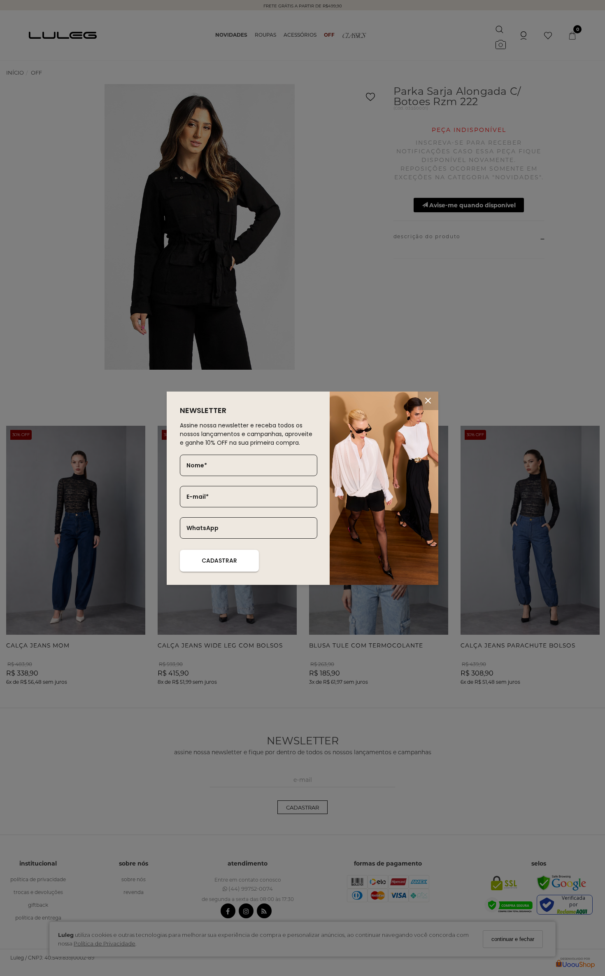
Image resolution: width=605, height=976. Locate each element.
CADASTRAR (219, 560)
